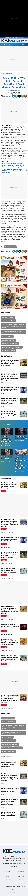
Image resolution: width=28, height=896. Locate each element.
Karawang (11, 45)
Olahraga (4, 544)
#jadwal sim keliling (8, 317)
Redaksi (13, 889)
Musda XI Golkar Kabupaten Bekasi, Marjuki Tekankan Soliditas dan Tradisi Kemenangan (10, 362)
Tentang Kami (20, 886)
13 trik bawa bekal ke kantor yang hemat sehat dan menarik (12, 332)
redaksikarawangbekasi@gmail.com (14, 863)
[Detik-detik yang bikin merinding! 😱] (21, 431)
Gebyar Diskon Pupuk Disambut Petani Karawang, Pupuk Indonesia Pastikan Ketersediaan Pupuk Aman (13, 165)
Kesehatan (21, 874)
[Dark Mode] (23, 41)
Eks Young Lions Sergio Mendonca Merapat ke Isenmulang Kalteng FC (8, 413)
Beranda (3, 73)
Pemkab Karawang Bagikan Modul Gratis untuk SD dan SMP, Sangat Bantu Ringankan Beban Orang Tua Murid (10, 698)
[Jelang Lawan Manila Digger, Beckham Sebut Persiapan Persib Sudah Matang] (23, 390)
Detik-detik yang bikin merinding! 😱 (21, 437)
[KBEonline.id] (12, 40)
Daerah (9, 73)
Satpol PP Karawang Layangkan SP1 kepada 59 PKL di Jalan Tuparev (6, 439)
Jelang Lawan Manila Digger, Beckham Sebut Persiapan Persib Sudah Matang (10, 389)
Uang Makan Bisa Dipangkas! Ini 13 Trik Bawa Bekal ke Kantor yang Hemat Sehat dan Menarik (10, 641)
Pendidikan (21, 876)
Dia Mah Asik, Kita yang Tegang (7, 457)
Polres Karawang (10, 247)
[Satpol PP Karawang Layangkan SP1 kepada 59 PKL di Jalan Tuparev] (7, 431)
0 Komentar (6, 96)
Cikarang (24, 45)
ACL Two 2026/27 (7, 336)
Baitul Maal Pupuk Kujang (9, 343)
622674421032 (14, 866)
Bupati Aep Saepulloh (8, 351)
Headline (4, 663)
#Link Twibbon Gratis (8, 321)
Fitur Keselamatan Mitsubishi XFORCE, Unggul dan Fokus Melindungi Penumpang (14, 170)
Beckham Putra (6, 347)
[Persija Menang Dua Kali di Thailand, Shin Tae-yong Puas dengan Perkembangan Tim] (23, 401)
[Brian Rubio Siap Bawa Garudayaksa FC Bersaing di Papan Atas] (23, 627)
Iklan (3, 886)
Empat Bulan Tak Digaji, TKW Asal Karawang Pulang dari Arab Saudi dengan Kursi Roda (9, 658)
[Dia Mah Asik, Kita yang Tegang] (7, 452)
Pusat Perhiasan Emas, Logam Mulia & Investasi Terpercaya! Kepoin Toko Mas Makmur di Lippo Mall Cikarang (9, 376)
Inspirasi (4, 647)
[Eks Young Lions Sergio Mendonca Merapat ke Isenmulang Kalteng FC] (23, 414)
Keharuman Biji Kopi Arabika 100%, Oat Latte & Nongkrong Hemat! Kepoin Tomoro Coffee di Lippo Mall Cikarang (9, 610)
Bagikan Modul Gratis (8, 340)
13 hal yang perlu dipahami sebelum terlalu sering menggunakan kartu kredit (13, 326)
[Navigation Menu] (26, 41)
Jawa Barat (4, 45)
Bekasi (18, 45)
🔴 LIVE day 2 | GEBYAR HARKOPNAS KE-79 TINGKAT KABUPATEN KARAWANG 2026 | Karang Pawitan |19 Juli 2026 (20, 463)
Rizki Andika (16, 90)
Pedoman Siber (10, 886)
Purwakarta (21, 871)
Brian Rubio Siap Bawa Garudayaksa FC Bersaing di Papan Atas (10, 626)
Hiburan (21, 879)
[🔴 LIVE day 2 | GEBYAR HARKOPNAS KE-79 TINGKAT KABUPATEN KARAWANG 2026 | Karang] (21, 452)
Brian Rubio (17, 347)
